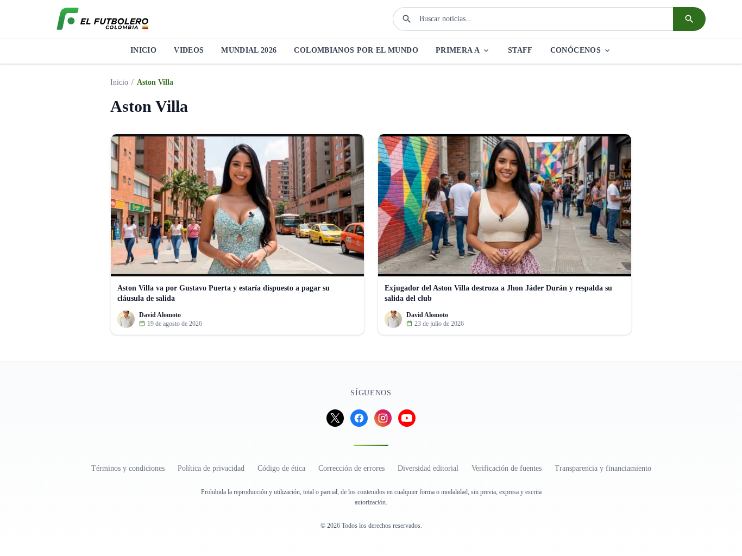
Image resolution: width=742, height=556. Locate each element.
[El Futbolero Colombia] (102, 19)
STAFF (520, 50)
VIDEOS (189, 50)
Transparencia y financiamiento (603, 468)
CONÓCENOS (575, 50)
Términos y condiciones (128, 468)
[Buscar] (689, 19)
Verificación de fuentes (506, 468)
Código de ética (281, 468)
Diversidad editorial (428, 468)
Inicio (119, 82)
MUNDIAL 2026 (248, 50)
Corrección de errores (351, 468)
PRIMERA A (458, 50)
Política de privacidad (211, 468)
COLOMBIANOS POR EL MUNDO (356, 50)
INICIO (143, 50)
